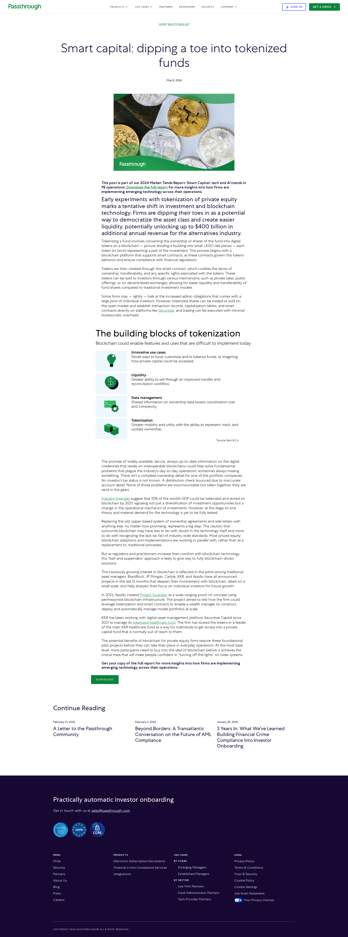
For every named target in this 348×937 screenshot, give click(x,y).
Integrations (122, 874)
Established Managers (193, 874)
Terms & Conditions (248, 867)
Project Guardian (153, 594)
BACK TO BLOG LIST (178, 24)
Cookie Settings (245, 887)
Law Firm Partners (191, 886)
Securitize (166, 310)
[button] (119, 7)
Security (208, 7)
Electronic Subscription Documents (139, 861)
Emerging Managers (192, 867)
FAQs (57, 861)
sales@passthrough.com (110, 810)
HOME (162, 24)
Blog (56, 887)
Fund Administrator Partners (198, 892)
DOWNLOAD (105, 679)
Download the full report (147, 187)
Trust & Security (245, 874)
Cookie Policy (244, 880)
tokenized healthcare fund (154, 622)
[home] (24, 7)
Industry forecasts (116, 498)
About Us (60, 880)
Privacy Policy (244, 861)
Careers (58, 900)
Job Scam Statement (249, 893)
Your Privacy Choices (259, 900)
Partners (166, 7)
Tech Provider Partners (194, 899)
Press (57, 893)
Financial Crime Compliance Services (140, 867)
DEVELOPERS (187, 7)
